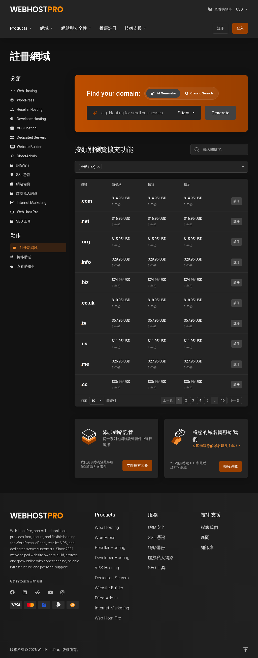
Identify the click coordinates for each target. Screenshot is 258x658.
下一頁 (235, 400)
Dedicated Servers (30, 137)
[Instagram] (62, 592)
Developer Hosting (30, 119)
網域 (84, 185)
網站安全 (22, 165)
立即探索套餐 (137, 465)
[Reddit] (37, 592)
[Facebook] (12, 592)
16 (222, 400)
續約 (187, 185)
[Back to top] (245, 649)
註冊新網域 (28, 248)
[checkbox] (210, 134)
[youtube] (50, 592)
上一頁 (168, 400)
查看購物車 (25, 266)
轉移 (151, 185)
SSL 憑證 (22, 175)
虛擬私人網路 (26, 193)
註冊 (237, 201)
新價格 (117, 185)
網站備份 (22, 184)
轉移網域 (23, 257)
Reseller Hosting (29, 109)
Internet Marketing (30, 203)
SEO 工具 (23, 221)
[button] (186, 113)
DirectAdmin (26, 156)
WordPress (24, 100)
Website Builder (28, 147)
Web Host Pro (26, 212)
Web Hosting (26, 91)
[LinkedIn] (25, 592)
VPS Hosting (26, 128)
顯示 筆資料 (98, 401)
